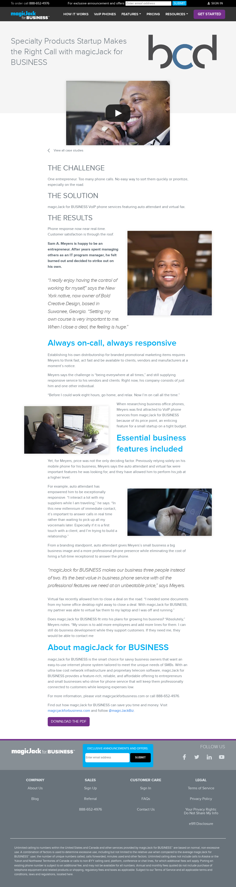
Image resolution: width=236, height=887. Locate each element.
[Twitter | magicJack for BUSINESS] (196, 757)
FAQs (146, 799)
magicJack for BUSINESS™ (156, 848)
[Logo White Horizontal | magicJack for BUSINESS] (45, 751)
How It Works (75, 14)
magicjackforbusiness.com (69, 711)
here (70, 874)
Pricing (153, 14)
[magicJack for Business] (30, 14)
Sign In (216, 3)
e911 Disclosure (201, 824)
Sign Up (90, 788)
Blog (35, 799)
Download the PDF (68, 721)
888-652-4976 (39, 3)
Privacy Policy (201, 799)
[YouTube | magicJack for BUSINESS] (221, 757)
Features (129, 14)
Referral (90, 799)
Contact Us (146, 809)
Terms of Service (201, 788)
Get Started (209, 14)
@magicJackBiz (121, 711)
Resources (175, 14)
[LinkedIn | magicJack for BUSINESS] (209, 757)
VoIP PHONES (105, 14)
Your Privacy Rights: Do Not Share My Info (201, 811)
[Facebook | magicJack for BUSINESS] (184, 757)
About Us (35, 788)
